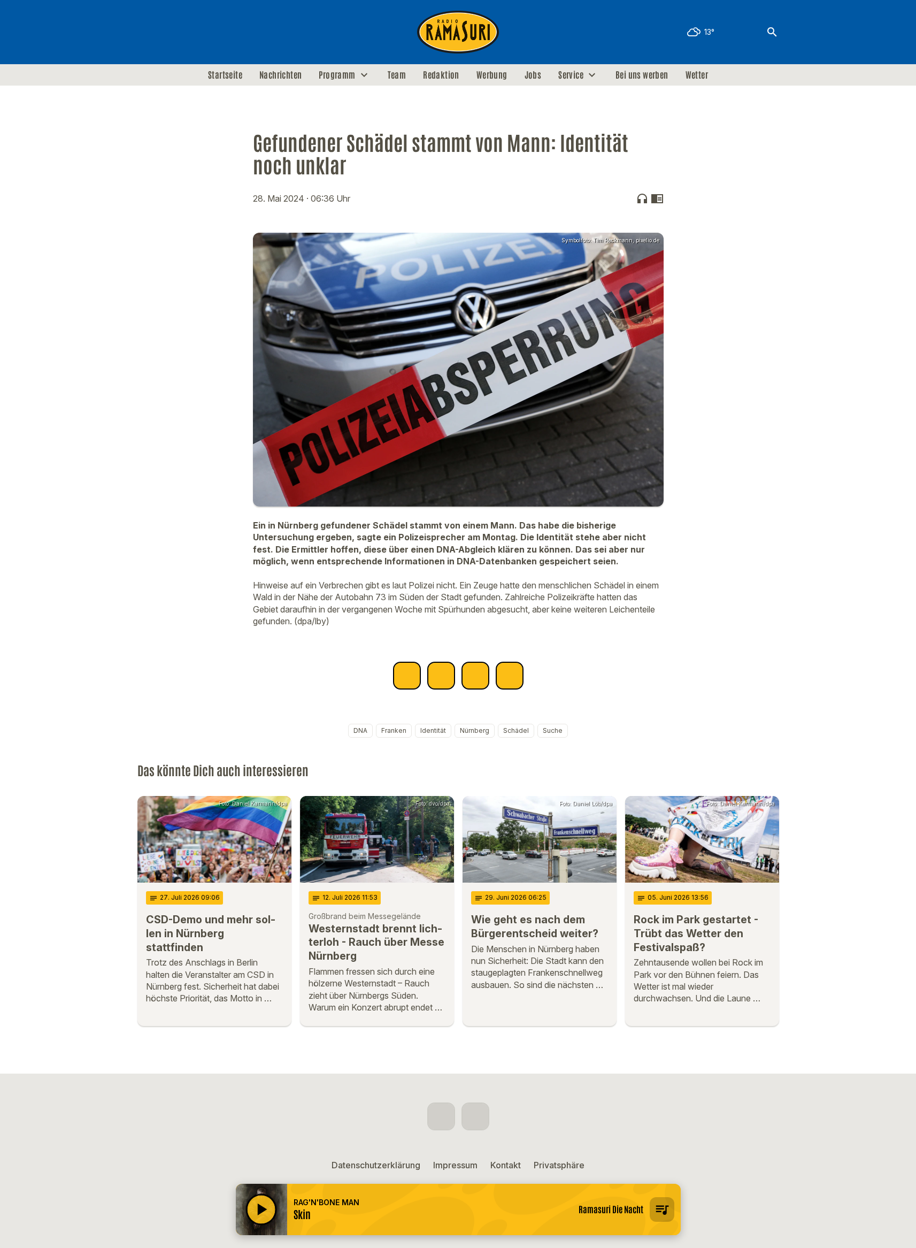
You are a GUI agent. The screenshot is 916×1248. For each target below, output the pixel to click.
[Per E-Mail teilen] (509, 675)
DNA (360, 730)
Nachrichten (280, 75)
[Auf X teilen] (441, 675)
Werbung (491, 75)
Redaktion (441, 75)
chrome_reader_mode (657, 198)
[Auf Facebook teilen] (407, 675)
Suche (553, 730)
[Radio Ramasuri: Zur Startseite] (458, 32)
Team (397, 75)
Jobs (533, 75)
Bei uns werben (641, 75)
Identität (433, 730)
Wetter (697, 75)
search (772, 32)
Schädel (516, 730)
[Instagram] (169, 32)
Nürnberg (474, 730)
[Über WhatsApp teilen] (475, 675)
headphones (642, 198)
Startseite (225, 75)
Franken (393, 730)
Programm (337, 75)
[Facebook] (148, 32)
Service (570, 75)
